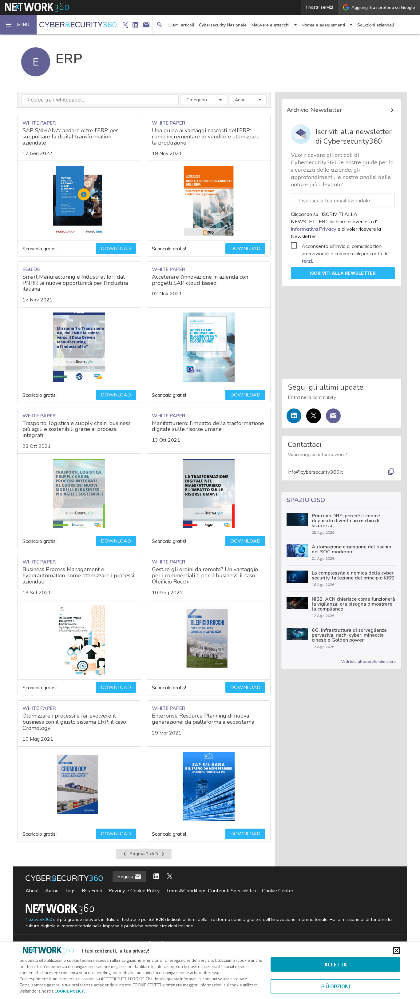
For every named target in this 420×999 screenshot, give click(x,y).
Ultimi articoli (181, 25)
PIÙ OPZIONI (335, 986)
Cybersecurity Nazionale (223, 25)
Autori (51, 890)
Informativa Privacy (314, 229)
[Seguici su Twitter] (313, 415)
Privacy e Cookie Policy (134, 890)
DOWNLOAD (116, 248)
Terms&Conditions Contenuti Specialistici (211, 890)
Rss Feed (92, 890)
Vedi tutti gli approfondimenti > (368, 661)
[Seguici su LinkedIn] (294, 415)
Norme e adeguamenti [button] (323, 25)
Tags (70, 890)
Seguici (125, 876)
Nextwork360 (39, 919)
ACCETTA (335, 964)
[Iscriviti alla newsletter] (333, 415)
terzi (307, 261)
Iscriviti (343, 273)
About (32, 890)
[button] (18, 24)
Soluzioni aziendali (375, 25)
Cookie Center (277, 890)
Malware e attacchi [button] (270, 25)
